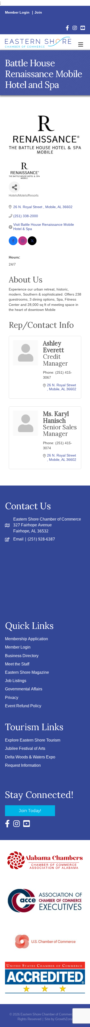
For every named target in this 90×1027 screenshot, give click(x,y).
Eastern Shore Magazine (27, 672)
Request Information (23, 765)
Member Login (17, 13)
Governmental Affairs (23, 689)
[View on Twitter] (32, 244)
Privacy (11, 697)
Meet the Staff (17, 664)
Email (18, 539)
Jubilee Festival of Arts (25, 748)
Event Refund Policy (23, 706)
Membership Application (26, 639)
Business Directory (21, 656)
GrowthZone (64, 1019)
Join (38, 13)
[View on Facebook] (13, 244)
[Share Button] (14, 187)
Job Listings (15, 681)
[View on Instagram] (22, 244)
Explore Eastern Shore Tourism (32, 740)
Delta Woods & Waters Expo (30, 757)
